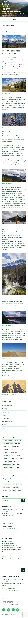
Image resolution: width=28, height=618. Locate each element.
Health (4, 409)
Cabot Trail (6, 446)
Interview (18, 467)
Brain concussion (8, 440)
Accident (11, 438)
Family (21, 458)
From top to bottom (9, 32)
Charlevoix (20, 449)
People (12, 479)
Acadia (5, 438)
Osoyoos (5, 479)
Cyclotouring (5, 405)
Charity (13, 449)
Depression (6, 455)
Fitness (5, 461)
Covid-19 (5, 452)
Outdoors (5, 412)
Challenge (6, 449)
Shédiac (15, 487)
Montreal (18, 470)
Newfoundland (7, 476)
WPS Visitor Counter (13, 528)
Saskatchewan (7, 487)
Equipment (14, 458)
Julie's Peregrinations (12, 10)
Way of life (5, 428)
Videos (19, 490)
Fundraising (12, 461)
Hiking (5, 467)
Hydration (11, 467)
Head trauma (16, 464)
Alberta (18, 438)
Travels (4, 415)
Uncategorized (6, 421)
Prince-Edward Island (9, 481)
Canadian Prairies (16, 446)
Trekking (4, 418)
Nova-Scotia (16, 476)
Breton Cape (18, 440)
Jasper (5, 470)
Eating (18, 455)
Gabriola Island (7, 464)
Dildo (13, 455)
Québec (18, 484)
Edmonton (6, 458)
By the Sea (17, 443)
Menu (14, 19)
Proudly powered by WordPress (10, 614)
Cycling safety (14, 452)
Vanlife (4, 425)
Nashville (5, 473)
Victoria (12, 490)
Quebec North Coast (8, 484)
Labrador (11, 470)
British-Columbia (8, 443)
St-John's (5, 490)
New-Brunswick (14, 473)
